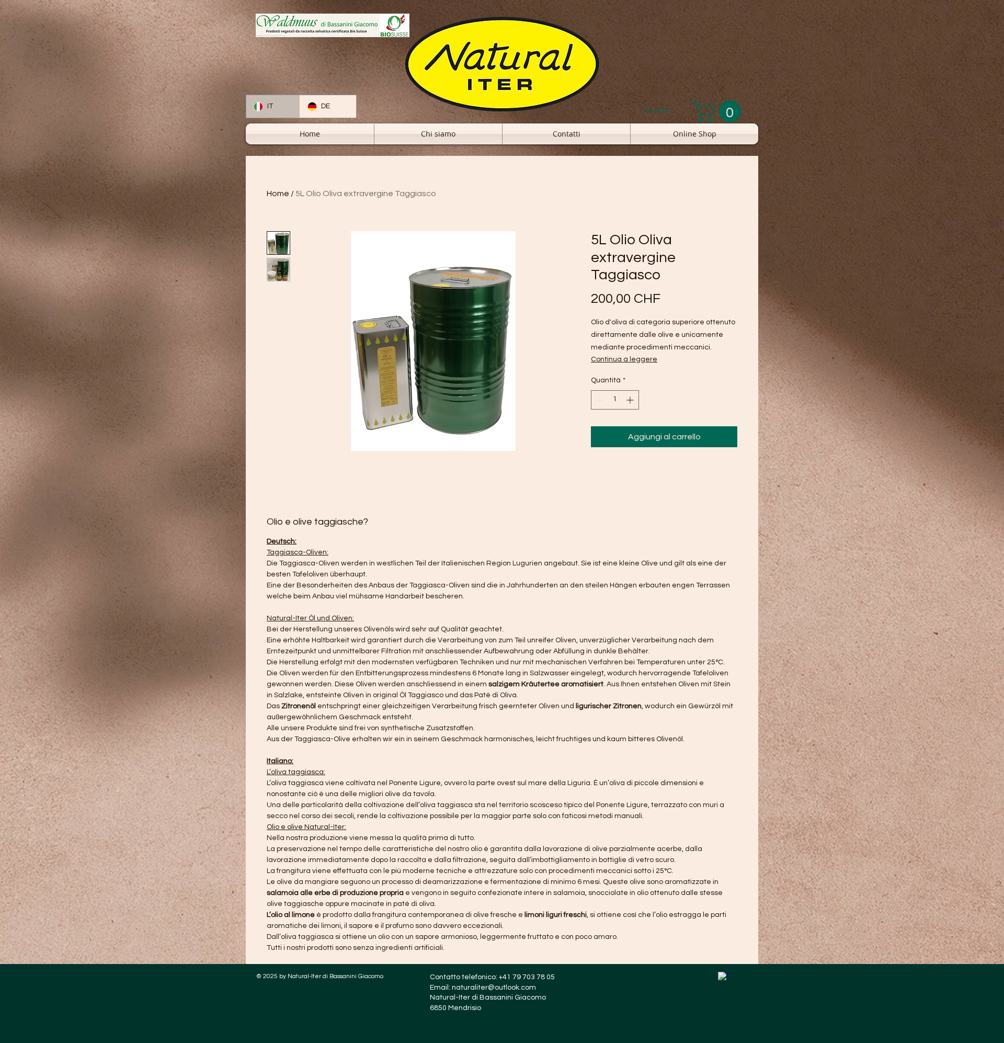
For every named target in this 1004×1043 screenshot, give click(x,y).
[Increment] (630, 400)
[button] (719, 111)
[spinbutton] (615, 400)
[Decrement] (599, 400)
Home (278, 193)
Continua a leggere (624, 359)
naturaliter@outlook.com (494, 987)
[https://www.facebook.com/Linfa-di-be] (723, 977)
